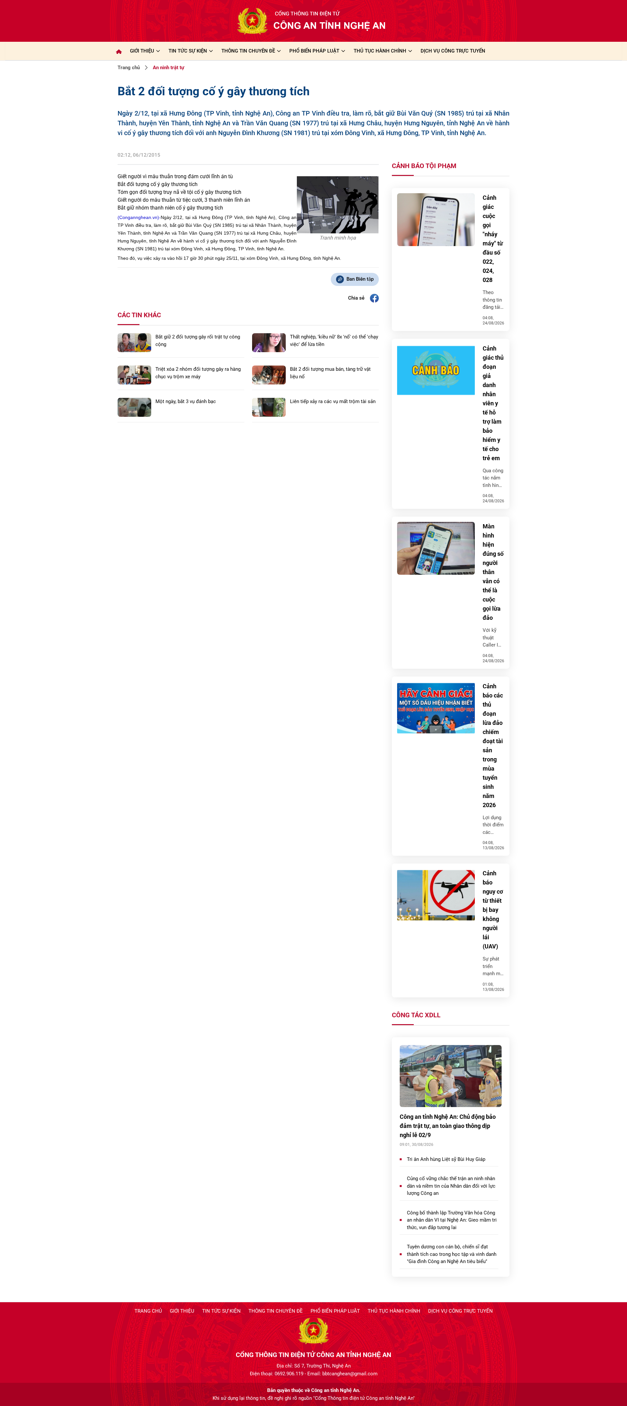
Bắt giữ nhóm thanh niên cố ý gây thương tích (170, 208)
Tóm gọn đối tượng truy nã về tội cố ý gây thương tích (179, 192)
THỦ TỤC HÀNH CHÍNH (380, 51)
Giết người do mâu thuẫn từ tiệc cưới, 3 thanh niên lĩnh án (184, 200)
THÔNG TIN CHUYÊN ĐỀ (248, 51)
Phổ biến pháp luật (335, 1311)
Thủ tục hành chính (394, 1311)
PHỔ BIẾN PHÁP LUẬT (314, 51)
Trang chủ (129, 67)
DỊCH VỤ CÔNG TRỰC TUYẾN (453, 51)
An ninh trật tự (168, 67)
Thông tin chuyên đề (276, 1311)
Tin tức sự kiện (221, 1311)
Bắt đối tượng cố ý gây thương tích (158, 184)
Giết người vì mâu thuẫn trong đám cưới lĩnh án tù (175, 176)
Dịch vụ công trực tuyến (460, 1311)
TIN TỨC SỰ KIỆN (188, 51)
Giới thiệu (142, 51)
